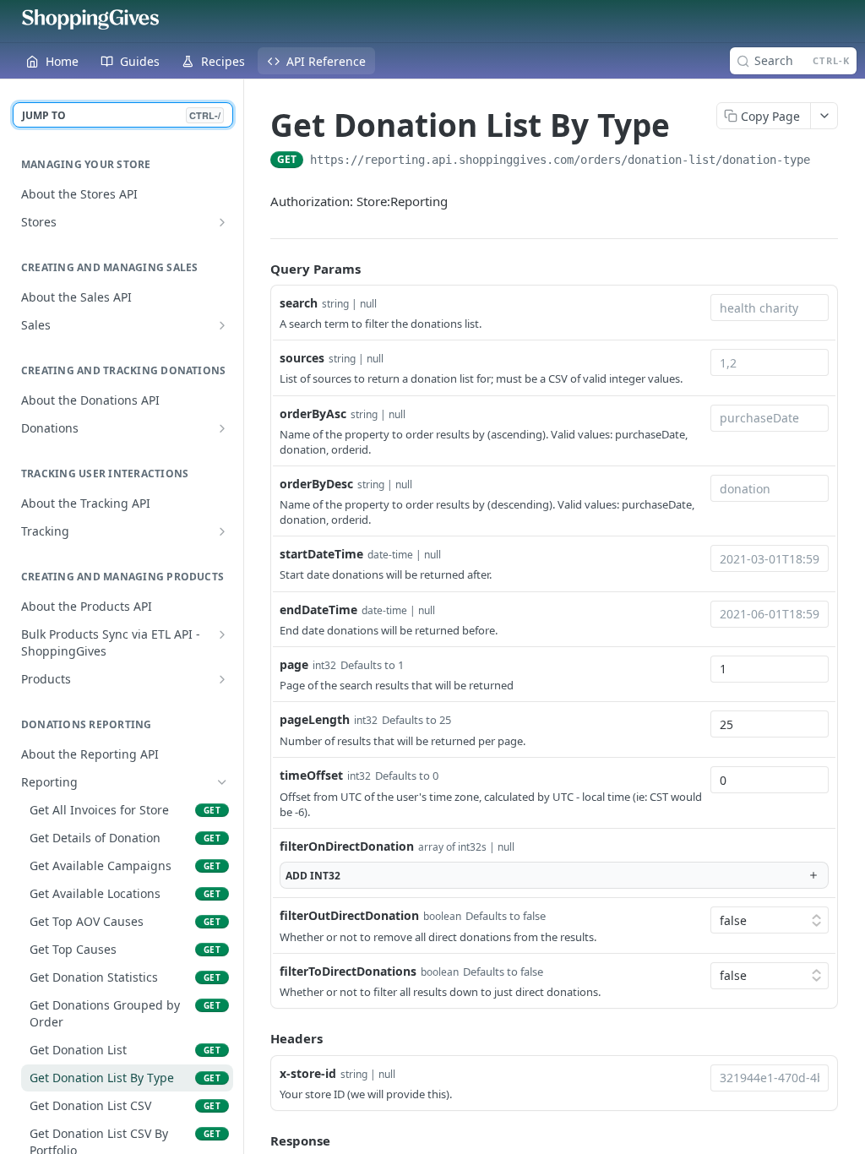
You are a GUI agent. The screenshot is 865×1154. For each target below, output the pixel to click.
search (299, 303)
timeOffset (311, 775)
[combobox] (769, 307)
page (294, 664)
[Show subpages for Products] (222, 679)
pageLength (315, 719)
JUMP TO (121, 115)
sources (302, 358)
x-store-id (308, 1073)
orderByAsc (313, 414)
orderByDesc (316, 484)
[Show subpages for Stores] (222, 222)
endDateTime (318, 609)
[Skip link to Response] (258, 1140)
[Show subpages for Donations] (222, 428)
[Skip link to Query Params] (258, 269)
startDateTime (321, 554)
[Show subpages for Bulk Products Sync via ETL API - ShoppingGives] (222, 634)
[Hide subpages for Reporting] (222, 782)
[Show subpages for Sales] (222, 325)
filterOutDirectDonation (349, 915)
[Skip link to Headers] (258, 1039)
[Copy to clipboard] (827, 161)
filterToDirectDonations (348, 971)
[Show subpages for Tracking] (222, 531)
